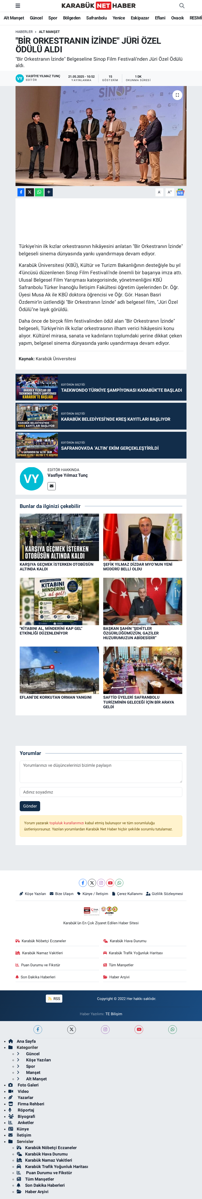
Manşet (32, 1072)
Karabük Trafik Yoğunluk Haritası (136, 953)
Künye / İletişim (95, 894)
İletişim (24, 1135)
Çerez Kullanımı (130, 894)
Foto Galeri (28, 1085)
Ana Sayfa (26, 1041)
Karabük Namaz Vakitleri (42, 953)
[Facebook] (83, 883)
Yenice (119, 17)
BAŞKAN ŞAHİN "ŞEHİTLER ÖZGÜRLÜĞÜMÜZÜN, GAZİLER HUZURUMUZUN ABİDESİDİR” (131, 633)
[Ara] (181, 6)
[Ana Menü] (18, 5)
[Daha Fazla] (49, 192)
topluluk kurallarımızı (67, 823)
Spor (52, 17)
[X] (92, 883)
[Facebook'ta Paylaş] (20, 192)
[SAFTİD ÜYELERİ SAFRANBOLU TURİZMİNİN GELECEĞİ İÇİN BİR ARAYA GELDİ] (143, 669)
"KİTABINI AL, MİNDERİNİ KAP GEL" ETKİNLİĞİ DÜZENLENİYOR (51, 631)
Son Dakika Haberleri (38, 977)
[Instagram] (101, 883)
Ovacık (177, 17)
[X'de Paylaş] (30, 192)
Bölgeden (72, 17)
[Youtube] (110, 883)
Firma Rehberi (30, 1103)
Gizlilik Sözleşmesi (167, 894)
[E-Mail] (52, 486)
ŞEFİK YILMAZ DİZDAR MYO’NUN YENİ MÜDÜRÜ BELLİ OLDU (137, 566)
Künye (23, 1129)
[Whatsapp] (119, 883)
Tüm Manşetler (121, 965)
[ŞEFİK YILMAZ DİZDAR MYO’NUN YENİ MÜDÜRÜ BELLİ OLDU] (143, 536)
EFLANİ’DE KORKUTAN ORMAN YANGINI (56, 697)
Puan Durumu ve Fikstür (40, 965)
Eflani (160, 17)
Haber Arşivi (119, 977)
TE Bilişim (113, 1014)
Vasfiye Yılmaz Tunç (68, 475)
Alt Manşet (14, 17)
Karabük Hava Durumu (128, 941)
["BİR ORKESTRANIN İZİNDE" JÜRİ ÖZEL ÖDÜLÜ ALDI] (101, 136)
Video (23, 1091)
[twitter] (71, 1029)
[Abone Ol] (180, 191)
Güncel (36, 17)
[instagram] (105, 1029)
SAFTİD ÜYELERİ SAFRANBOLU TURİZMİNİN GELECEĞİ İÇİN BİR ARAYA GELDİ (138, 702)
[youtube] (139, 1029)
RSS (56, 999)
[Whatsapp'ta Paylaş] (39, 192)
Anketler (25, 1122)
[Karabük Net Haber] (98, 5)
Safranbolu (96, 17)
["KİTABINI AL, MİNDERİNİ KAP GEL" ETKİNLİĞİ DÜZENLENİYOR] (59, 601)
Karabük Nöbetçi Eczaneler (44, 941)
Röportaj (25, 1110)
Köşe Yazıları (35, 894)
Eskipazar (140, 17)
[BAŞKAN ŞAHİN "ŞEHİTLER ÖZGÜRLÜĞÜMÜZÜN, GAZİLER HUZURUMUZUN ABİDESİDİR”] (143, 601)
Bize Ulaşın (64, 894)
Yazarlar (25, 1097)
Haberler (24, 32)
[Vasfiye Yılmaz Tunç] (31, 478)
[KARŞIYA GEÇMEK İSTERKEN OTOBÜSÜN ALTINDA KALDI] (59, 536)
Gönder (30, 806)
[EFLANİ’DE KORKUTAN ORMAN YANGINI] (59, 669)
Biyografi (26, 1116)
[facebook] (38, 1029)
